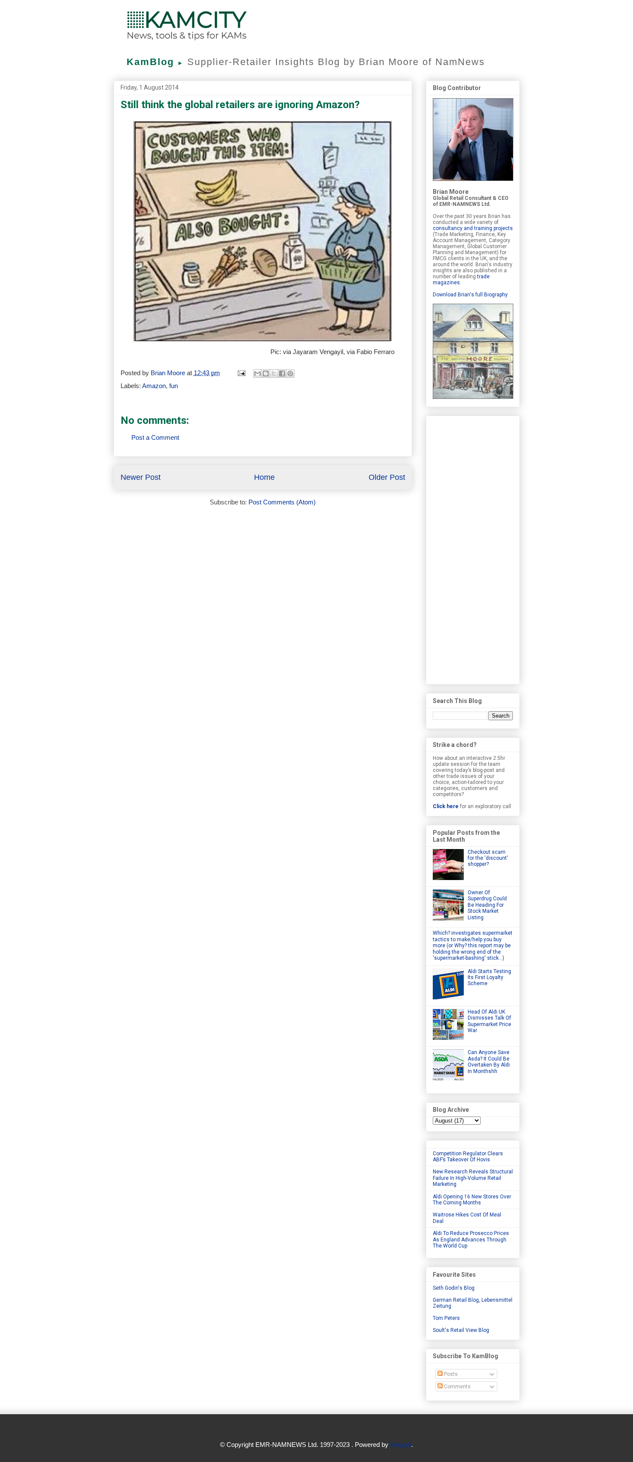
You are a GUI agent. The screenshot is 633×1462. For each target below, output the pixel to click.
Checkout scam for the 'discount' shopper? (488, 858)
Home (264, 477)
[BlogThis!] (265, 373)
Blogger (400, 1444)
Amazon (154, 385)
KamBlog (155, 61)
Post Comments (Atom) (282, 502)
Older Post (387, 477)
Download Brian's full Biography (470, 295)
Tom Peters (446, 1318)
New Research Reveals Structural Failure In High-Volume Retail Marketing (473, 1178)
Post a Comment (155, 437)
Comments (457, 1387)
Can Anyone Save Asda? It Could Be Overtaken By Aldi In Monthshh (489, 1061)
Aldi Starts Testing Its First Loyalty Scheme (489, 977)
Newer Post (141, 477)
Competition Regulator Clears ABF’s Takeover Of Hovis (468, 1157)
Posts (450, 1374)
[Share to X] (274, 373)
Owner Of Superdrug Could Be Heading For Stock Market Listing (487, 905)
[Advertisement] (473, 548)
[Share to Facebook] (282, 373)
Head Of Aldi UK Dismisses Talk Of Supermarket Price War (489, 1021)
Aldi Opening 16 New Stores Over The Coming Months (472, 1200)
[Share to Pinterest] (290, 373)
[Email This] (257, 373)
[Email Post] (241, 372)
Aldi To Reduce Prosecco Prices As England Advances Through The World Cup (471, 1239)
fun (173, 385)
